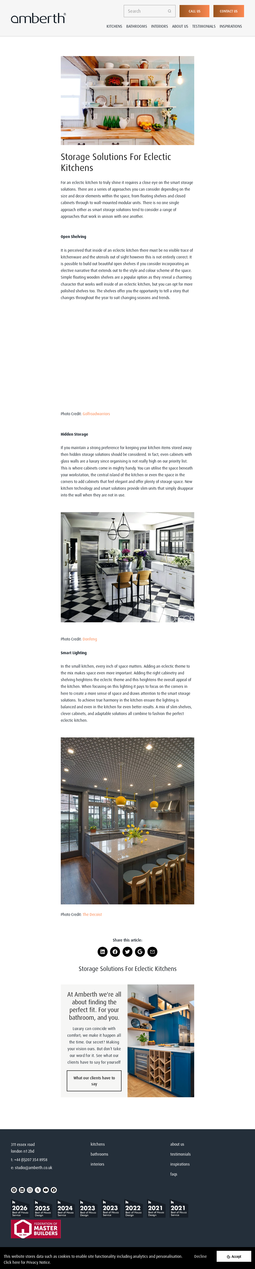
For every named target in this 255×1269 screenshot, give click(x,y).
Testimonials (204, 26)
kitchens (98, 1144)
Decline (200, 1256)
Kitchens (114, 26)
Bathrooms (136, 26)
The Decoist (92, 914)
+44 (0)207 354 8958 (30, 1159)
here (16, 1262)
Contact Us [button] (229, 11)
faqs (173, 1174)
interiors (97, 1164)
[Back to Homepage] (22, 1208)
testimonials (180, 1154)
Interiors (159, 26)
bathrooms (99, 1154)
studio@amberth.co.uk (33, 1167)
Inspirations (231, 26)
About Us (180, 26)
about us (177, 1144)
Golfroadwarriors (96, 413)
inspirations (180, 1164)
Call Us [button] (194, 11)
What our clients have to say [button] (94, 1080)
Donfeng (90, 638)
